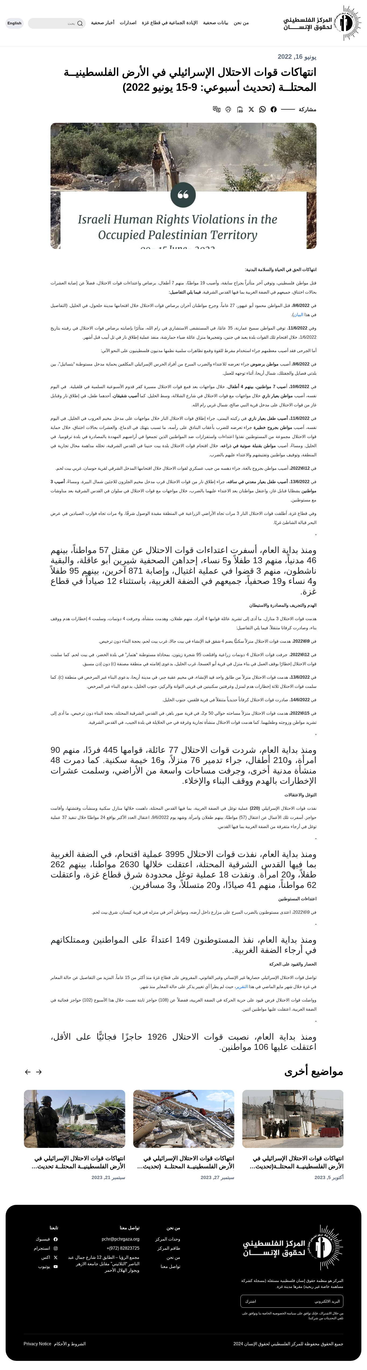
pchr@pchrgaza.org (120, 1239)
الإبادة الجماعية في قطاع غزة (170, 22)
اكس (49, 1257)
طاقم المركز (168, 1248)
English (14, 23)
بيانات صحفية (215, 22)
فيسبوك (49, 1239)
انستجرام (49, 1248)
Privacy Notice (37, 1344)
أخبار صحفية (102, 22)
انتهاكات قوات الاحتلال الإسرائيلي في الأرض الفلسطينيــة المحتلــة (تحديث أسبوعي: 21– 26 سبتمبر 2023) (188, 1162)
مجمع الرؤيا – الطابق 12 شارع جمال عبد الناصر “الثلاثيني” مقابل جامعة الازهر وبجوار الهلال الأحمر (103, 1264)
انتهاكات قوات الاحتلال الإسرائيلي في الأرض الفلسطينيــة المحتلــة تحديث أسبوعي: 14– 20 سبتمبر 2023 (79, 1162)
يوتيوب (49, 1266)
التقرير (242, 986)
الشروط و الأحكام (70, 1344)
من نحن (241, 22)
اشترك (250, 1301)
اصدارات (128, 22)
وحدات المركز (167, 1239)
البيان (298, 314)
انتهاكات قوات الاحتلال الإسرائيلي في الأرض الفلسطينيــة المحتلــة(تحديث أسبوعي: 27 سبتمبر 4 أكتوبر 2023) (298, 1162)
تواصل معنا (170, 1266)
